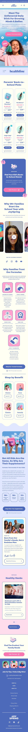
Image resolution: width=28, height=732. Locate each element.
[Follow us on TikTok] (7, 261)
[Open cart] (25, 5)
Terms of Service (14, 693)
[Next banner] (25, 37)
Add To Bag (7, 115)
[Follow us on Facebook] (16, 261)
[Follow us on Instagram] (12, 261)
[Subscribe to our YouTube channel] (21, 261)
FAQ (14, 708)
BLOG (14, 686)
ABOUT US (14, 688)
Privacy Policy (14, 703)
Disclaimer (14, 698)
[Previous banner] (2, 37)
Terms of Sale (14, 696)
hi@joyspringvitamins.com (14, 726)
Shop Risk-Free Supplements (14, 509)
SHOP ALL (14, 683)
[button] (7, 104)
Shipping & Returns (14, 706)
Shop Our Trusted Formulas (14, 367)
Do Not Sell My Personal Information (14, 728)
